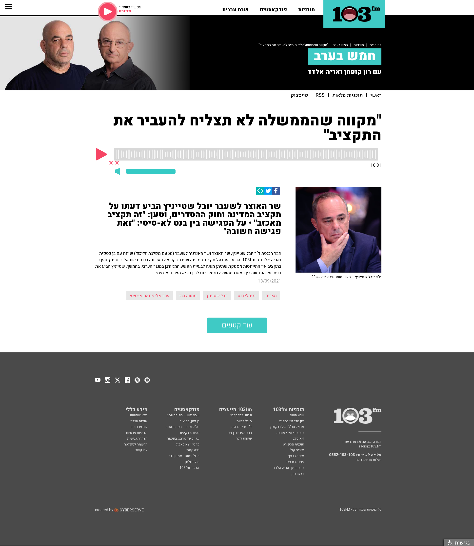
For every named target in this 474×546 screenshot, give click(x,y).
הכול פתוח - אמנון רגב (184, 456)
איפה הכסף (296, 456)
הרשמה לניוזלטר (135, 444)
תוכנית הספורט (293, 444)
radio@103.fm (370, 446)
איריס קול (297, 450)
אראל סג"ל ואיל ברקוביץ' (286, 427)
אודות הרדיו (138, 421)
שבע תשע (297, 415)
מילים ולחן (192, 462)
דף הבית (375, 45)
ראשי (375, 95)
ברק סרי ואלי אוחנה (290, 433)
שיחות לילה (244, 438)
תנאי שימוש (138, 415)
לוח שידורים (139, 427)
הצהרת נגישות (137, 438)
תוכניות (359, 45)
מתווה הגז (188, 296)
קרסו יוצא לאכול (187, 444)
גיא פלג (298, 438)
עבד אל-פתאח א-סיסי (149, 296)
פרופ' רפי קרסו (241, 415)
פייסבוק (299, 95)
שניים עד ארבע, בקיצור (183, 438)
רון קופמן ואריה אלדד (288, 468)
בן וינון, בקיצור (189, 421)
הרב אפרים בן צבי (239, 433)
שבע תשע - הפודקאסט (183, 415)
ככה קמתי (192, 450)
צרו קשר (141, 450)
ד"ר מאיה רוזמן (241, 427)
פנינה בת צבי (295, 462)
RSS (320, 95)
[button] (306, 8)
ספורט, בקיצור (189, 433)
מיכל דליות (244, 421)
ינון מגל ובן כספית (291, 421)
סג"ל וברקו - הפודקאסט (182, 427)
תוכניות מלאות (347, 95)
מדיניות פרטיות (136, 433)
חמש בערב (340, 45)
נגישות (461, 542)
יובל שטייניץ (217, 296)
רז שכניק (297, 474)
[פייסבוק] (276, 191)
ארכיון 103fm (189, 468)
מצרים (271, 296)
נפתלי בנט (246, 296)
